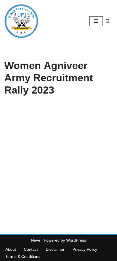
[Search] (108, 21)
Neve (35, 240)
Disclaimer (55, 249)
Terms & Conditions (22, 256)
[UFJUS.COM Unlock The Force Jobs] (21, 21)
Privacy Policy (84, 249)
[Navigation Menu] (96, 21)
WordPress (76, 240)
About (10, 249)
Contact (31, 249)
